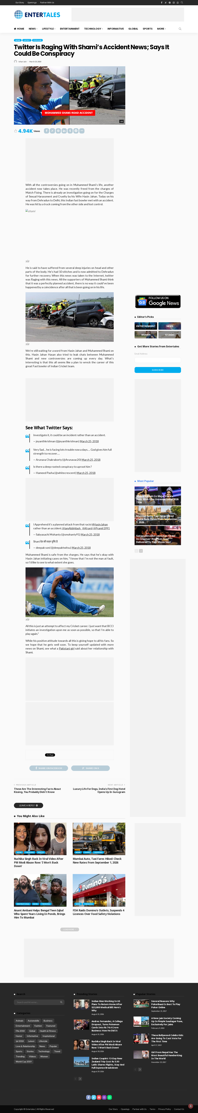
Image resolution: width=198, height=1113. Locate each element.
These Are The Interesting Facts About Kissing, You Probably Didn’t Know (37, 790)
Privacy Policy (164, 1109)
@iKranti (87, 528)
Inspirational (23, 904)
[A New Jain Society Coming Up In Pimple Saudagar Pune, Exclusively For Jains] (141, 1022)
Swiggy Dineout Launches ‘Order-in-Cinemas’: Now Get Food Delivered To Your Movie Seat (156, 539)
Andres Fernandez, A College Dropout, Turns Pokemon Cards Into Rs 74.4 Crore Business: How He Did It (107, 1026)
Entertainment (70, 29)
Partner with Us (139, 1109)
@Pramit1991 (101, 528)
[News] (169, 326)
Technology (92, 29)
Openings (32, 2)
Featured (50, 1025)
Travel (87, 852)
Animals (19, 1020)
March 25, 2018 (89, 441)
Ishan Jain (23, 62)
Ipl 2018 (20, 1041)
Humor (19, 1036)
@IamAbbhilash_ (72, 528)
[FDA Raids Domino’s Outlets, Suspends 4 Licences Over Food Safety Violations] (99, 890)
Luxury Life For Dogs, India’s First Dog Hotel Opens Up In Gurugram (99, 790)
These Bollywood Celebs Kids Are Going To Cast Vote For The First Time (167, 1038)
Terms (152, 1109)
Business (48, 1020)
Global (133, 29)
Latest (27, 40)
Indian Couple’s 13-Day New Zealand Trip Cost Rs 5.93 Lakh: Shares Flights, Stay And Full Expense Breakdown (108, 1063)
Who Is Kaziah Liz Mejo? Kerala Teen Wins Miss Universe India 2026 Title (157, 499)
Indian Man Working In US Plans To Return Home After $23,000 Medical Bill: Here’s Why (107, 1005)
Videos (41, 852)
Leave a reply (27, 805)
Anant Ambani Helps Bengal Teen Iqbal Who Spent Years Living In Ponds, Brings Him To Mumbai (39, 913)
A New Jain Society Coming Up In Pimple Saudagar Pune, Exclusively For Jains (167, 1021)
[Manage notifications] (190, 1106)
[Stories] (169, 334)
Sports (148, 29)
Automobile (33, 1020)
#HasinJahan (100, 524)
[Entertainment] (146, 326)
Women (44, 1056)
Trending (29, 852)
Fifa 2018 (20, 1031)
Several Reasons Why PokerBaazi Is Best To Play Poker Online (165, 1004)
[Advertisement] (127, 15)
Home (20, 29)
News (32, 29)
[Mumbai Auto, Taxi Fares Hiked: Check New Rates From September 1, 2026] (99, 839)
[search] (182, 2)
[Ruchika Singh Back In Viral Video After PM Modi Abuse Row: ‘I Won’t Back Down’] (40, 839)
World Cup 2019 (24, 1061)
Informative (116, 29)
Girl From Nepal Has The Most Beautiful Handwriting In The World (166, 1055)
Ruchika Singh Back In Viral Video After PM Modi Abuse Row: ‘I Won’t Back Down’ (38, 862)
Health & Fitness (48, 1031)
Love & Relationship (25, 1046)
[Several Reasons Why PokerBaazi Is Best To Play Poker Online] (141, 1003)
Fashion (38, 1025)
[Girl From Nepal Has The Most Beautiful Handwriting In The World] (141, 1055)
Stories (30, 1051)
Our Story (19, 2)
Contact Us (179, 1109)
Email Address (141, 353)
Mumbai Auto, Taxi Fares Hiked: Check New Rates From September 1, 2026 (97, 860)
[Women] (146, 334)
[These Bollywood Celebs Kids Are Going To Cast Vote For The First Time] (141, 1039)
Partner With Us (47, 2)
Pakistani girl (66, 648)
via (121, 121)
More (160, 29)
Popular (37, 40)
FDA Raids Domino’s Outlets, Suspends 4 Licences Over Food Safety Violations (98, 912)
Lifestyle (48, 29)
